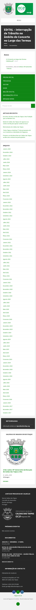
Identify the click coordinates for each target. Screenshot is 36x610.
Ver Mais (5, 481)
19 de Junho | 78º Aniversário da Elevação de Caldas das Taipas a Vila (17, 471)
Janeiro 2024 (7, 172)
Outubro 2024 (7, 156)
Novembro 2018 (7, 369)
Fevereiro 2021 (7, 279)
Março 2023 (6, 196)
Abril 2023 (6, 192)
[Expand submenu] (31, 80)
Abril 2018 (6, 393)
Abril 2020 (6, 312)
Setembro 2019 (7, 336)
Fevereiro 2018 (7, 399)
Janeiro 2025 (7, 149)
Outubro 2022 (7, 212)
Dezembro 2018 (7, 366)
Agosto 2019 (6, 339)
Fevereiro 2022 (7, 239)
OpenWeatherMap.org (23, 426)
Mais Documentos (7, 562)
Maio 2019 (6, 349)
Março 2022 (6, 236)
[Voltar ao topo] (18, 604)
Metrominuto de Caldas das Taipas (13, 127)
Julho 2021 (6, 262)
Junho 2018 (6, 386)
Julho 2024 (6, 159)
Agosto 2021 (6, 259)
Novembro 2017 (7, 409)
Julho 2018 (6, 383)
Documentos (13, 45)
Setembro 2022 (7, 216)
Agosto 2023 (6, 179)
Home (6, 45)
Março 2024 (6, 169)
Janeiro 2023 (7, 202)
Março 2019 (6, 356)
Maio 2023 (6, 189)
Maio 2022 (6, 229)
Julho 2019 (6, 343)
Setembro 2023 (7, 176)
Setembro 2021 (7, 256)
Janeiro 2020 (7, 323)
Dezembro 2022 (7, 206)
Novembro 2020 (7, 289)
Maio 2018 (6, 389)
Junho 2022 (6, 226)
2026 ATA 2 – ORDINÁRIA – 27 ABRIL (13, 542)
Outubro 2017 (7, 413)
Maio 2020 (6, 309)
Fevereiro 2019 (7, 359)
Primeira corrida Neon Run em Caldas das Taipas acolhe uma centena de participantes (17, 136)
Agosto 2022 (6, 219)
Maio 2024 (6, 166)
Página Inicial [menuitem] (18, 596)
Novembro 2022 (7, 209)
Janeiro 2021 (7, 282)
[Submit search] (33, 106)
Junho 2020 (6, 306)
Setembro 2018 (7, 376)
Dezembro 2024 (7, 152)
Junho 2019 (6, 346)
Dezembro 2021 (7, 246)
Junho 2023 (6, 186)
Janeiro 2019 (7, 363)
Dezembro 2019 (7, 326)
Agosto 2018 (6, 379)
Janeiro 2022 (7, 242)
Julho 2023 (6, 182)
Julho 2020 (6, 302)
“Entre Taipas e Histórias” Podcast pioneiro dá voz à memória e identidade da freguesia (17, 131)
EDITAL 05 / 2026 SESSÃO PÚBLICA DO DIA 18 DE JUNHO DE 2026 (16, 548)
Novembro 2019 (7, 329)
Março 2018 (6, 396)
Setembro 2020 (7, 296)
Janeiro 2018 (7, 403)
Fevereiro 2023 (7, 199)
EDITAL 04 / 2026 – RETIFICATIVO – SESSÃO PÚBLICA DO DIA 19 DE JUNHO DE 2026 (18, 555)
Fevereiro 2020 (7, 319)
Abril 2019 (6, 353)
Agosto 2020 (6, 299)
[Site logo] (18, 14)
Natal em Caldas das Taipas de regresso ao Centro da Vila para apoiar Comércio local (16, 123)
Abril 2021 (6, 272)
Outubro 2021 (7, 252)
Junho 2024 (6, 162)
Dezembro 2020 (7, 286)
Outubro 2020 (7, 292)
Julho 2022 (6, 222)
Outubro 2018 (7, 373)
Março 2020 (6, 316)
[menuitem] (18, 77)
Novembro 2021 (7, 249)
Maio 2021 (6, 269)
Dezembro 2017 (7, 406)
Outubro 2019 (7, 333)
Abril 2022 (6, 232)
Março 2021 (6, 276)
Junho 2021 (6, 266)
